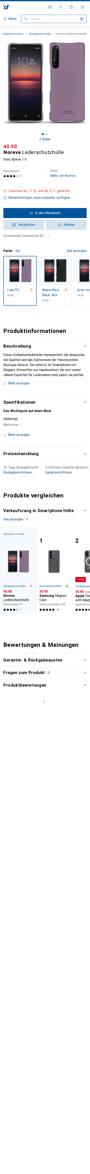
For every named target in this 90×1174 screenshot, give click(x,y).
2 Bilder (45, 139)
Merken (69, 225)
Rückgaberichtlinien (17, 472)
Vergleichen (26, 225)
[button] (45, 191)
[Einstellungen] (49, 7)
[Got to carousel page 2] (46, 134)
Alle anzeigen (77, 251)
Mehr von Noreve (62, 173)
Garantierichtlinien (58, 472)
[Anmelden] (61, 7)
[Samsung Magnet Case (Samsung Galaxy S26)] (54, 570)
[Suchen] (26, 19)
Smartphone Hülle (40, 33)
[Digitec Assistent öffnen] (71, 7)
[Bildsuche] (82, 19)
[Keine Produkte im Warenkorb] (82, 7)
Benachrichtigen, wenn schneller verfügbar (39, 198)
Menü (12, 19)
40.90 (10, 146)
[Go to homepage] (6, 7)
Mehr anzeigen (19, 383)
